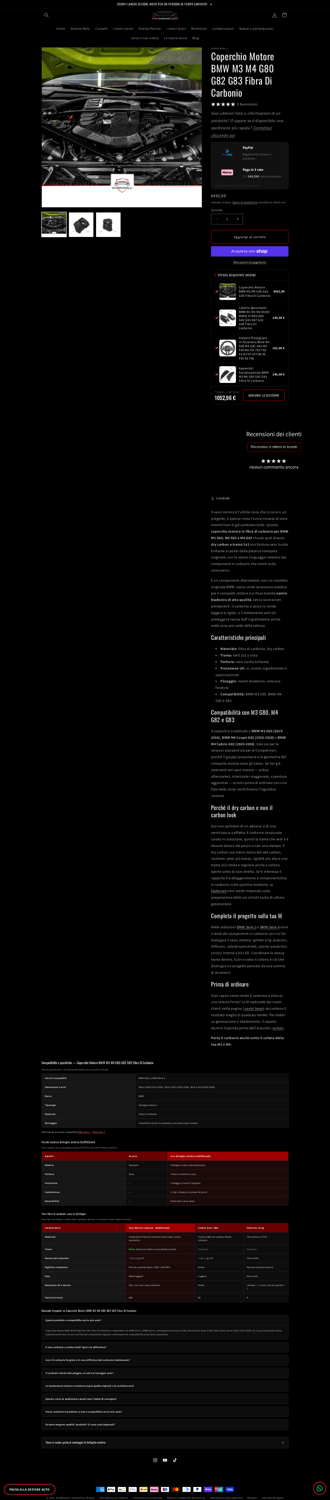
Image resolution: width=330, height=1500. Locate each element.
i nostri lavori (253, 1008)
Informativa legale (273, 1497)
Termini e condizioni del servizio (186, 1497)
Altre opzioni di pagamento (249, 262)
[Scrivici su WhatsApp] (319, 1488)
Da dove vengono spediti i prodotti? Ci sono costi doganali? (80, 1424)
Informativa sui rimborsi (113, 1497)
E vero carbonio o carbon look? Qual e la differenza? (76, 1347)
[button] (46, 15)
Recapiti (252, 1497)
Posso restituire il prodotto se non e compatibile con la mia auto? (84, 1411)
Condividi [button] (223, 498)
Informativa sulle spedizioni (226, 1497)
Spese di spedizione (244, 202)
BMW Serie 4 (270, 927)
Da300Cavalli (63, 1497)
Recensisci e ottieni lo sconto (274, 447)
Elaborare (219, 890)
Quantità (216, 210)
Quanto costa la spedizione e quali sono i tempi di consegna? (81, 1398)
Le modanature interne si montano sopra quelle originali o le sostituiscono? (90, 1385)
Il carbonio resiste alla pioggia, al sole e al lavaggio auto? (80, 1373)
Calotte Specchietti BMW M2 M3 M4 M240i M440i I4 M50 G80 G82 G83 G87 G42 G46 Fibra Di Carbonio (254, 318)
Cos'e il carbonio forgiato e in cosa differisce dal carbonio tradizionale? (88, 1360)
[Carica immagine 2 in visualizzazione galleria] (81, 224)
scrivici (278, 1028)
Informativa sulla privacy (148, 1497)
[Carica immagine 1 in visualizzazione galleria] (54, 224)
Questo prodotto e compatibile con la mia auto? (73, 1320)
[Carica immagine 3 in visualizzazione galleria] (108, 224)
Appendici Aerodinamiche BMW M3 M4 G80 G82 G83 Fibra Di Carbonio (253, 374)
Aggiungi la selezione (264, 395)
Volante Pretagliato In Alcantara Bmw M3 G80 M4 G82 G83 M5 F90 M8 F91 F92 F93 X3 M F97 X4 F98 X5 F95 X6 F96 (254, 348)
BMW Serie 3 (247, 927)
